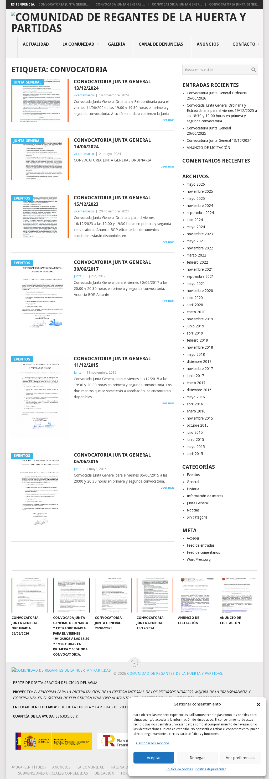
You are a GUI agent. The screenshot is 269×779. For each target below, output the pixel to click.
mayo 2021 (196, 283)
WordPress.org (199, 559)
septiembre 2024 (200, 213)
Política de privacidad (210, 769)
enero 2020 (196, 312)
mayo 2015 (196, 447)
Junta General (198, 503)
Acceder (193, 538)
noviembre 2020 (200, 291)
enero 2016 (196, 411)
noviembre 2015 (200, 418)
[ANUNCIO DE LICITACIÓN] (196, 595)
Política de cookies (179, 769)
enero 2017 (196, 383)
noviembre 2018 (200, 347)
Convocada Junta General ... (120, 4)
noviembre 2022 (200, 248)
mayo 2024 (196, 227)
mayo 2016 (196, 397)
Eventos (193, 475)
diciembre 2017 (199, 361)
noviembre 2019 (200, 319)
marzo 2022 (196, 255)
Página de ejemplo (129, 767)
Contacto (243, 44)
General (193, 482)
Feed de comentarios (203, 552)
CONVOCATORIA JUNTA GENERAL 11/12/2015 (112, 362)
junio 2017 (195, 376)
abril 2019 (195, 333)
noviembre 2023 (200, 234)
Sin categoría (197, 517)
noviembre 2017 (200, 369)
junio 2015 (195, 439)
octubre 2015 (198, 425)
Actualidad (36, 44)
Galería (116, 44)
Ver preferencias (240, 757)
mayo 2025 (196, 198)
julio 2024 (195, 220)
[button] (258, 704)
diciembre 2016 (199, 390)
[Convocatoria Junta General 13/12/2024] (155, 595)
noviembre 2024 (200, 205)
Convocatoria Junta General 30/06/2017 (112, 265)
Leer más (167, 120)
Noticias (193, 510)
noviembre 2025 (200, 191)
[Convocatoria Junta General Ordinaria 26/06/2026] (30, 595)
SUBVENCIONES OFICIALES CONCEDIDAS (53, 773)
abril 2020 (195, 305)
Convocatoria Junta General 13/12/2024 (112, 85)
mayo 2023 (196, 241)
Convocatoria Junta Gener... (63, 4)
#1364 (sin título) (29, 767)
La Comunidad (78, 44)
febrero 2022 (197, 262)
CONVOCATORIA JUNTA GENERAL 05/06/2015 (112, 458)
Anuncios (208, 44)
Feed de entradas (200, 545)
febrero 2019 (197, 340)
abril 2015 (195, 454)
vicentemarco (84, 95)
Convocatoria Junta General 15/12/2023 (112, 201)
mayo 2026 (196, 184)
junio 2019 (195, 326)
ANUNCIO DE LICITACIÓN (208, 147)
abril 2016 (195, 404)
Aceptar (154, 757)
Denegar (197, 757)
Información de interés (205, 496)
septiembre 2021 (200, 276)
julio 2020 (195, 298)
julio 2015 (195, 432)
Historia (193, 489)
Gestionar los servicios (152, 743)
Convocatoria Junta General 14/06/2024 (112, 143)
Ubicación (104, 773)
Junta (77, 276)
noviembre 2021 (200, 269)
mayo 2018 (196, 354)
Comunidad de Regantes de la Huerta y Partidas (174, 673)
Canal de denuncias (161, 44)
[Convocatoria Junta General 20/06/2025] (113, 595)
